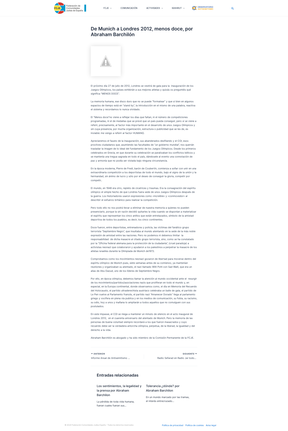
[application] (110, 8)
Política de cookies (194, 425)
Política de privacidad (172, 425)
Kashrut (177, 8)
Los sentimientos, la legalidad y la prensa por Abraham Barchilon (119, 390)
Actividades (153, 8)
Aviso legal (211, 425)
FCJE (106, 8)
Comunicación (128, 8)
